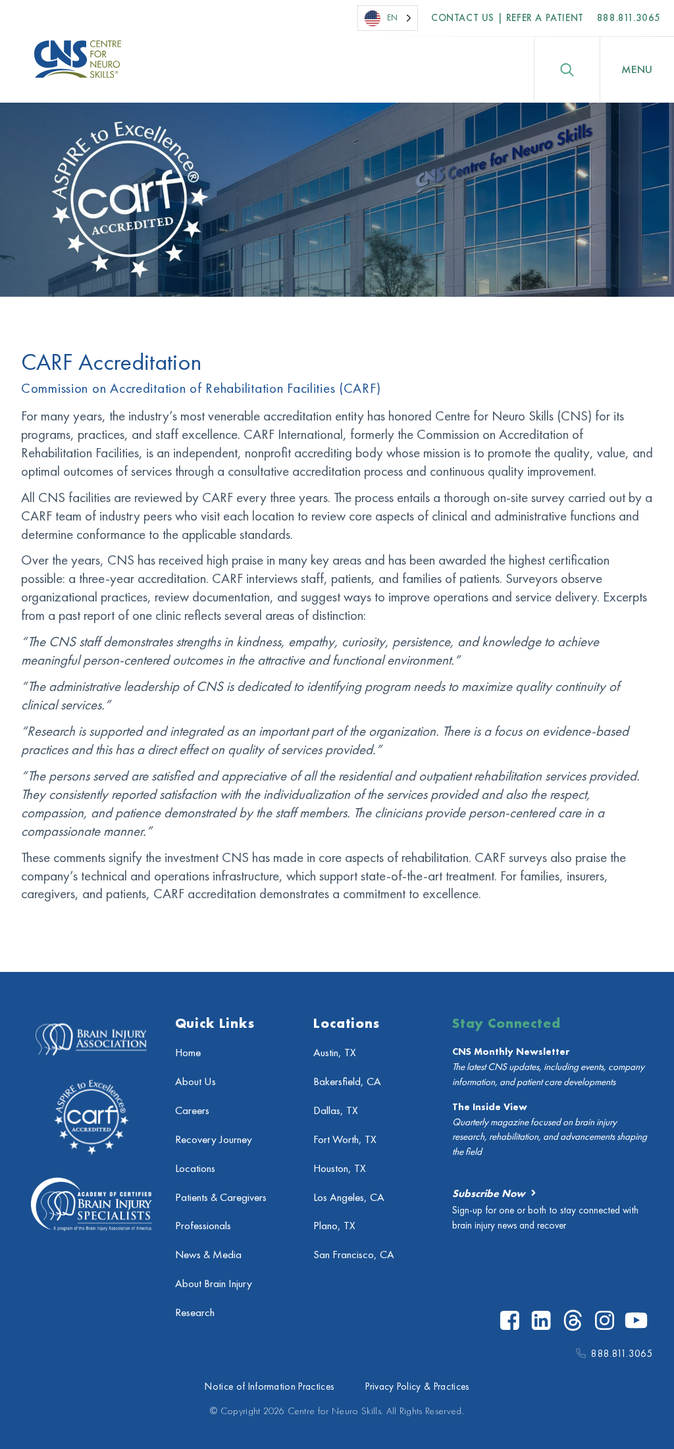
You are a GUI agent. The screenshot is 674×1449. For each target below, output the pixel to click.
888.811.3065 (629, 18)
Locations (195, 1168)
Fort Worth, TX (344, 1139)
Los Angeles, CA (348, 1197)
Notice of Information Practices (269, 1386)
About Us (195, 1081)
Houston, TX (339, 1168)
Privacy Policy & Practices (417, 1386)
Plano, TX (334, 1225)
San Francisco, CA (353, 1254)
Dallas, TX (335, 1110)
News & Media (208, 1254)
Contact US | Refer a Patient (507, 18)
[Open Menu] (637, 70)
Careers (192, 1110)
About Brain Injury (213, 1283)
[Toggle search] (567, 70)
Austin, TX (334, 1052)
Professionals (203, 1225)
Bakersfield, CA (347, 1081)
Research (195, 1312)
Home (188, 1052)
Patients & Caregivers (221, 1197)
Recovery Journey (213, 1139)
